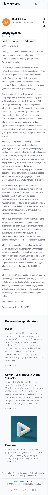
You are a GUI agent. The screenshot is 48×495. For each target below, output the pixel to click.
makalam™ (17, 484)
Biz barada (6, 473)
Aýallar (6, 41)
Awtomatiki (19, 481)
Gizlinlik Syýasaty (37, 473)
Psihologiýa (29, 41)
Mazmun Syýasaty (17, 476)
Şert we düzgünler (20, 473)
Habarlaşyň (31, 476)
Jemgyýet (17, 41)
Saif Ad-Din (19, 19)
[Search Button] (36, 4)
